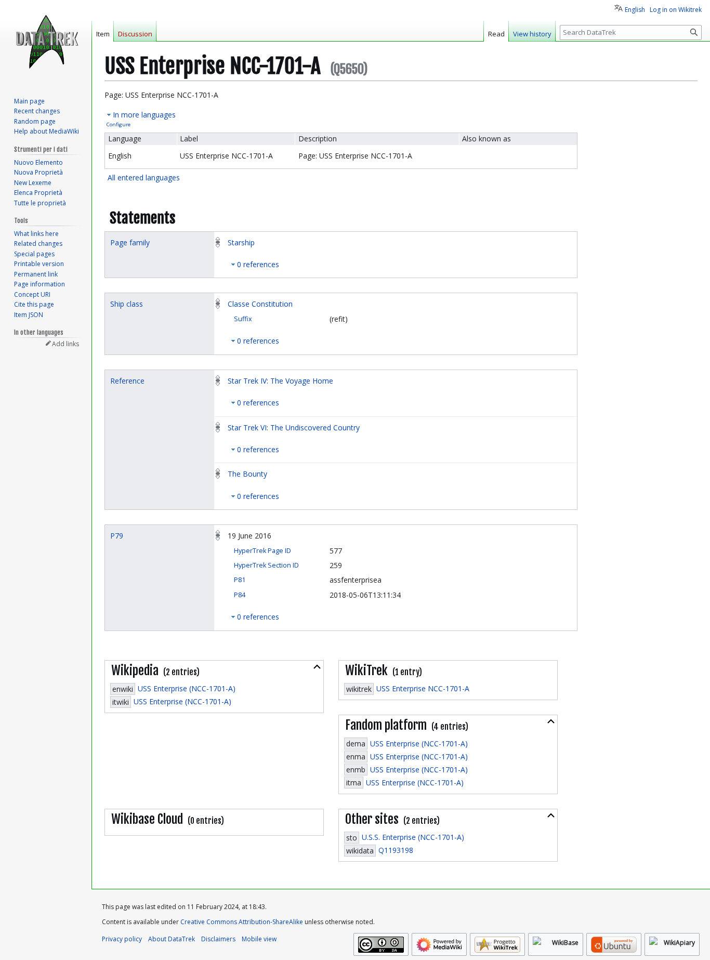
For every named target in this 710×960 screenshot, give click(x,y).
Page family (130, 242)
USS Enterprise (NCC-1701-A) (186, 688)
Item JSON (28, 314)
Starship (241, 242)
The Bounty (247, 474)
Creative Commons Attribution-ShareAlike (241, 921)
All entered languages (144, 177)
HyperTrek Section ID (266, 565)
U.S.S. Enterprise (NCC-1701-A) (413, 837)
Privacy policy (122, 939)
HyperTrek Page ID (262, 550)
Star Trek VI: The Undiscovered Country (294, 427)
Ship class (126, 304)
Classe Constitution (260, 304)
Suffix (243, 318)
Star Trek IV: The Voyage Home (280, 381)
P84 (239, 594)
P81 (239, 579)
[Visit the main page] (45, 41)
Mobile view (259, 939)
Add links (65, 343)
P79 (116, 536)
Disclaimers (218, 939)
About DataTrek (171, 939)
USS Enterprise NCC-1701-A (422, 688)
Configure (118, 124)
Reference (127, 381)
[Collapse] (317, 667)
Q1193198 (395, 850)
